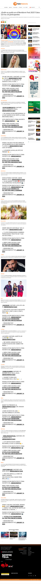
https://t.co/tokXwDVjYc (10, 90)
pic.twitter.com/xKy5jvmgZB (12, 518)
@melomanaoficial (9, 436)
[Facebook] (1, 22)
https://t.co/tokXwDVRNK (10, 160)
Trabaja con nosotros (23, 552)
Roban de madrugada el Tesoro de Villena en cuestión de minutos (31, 130)
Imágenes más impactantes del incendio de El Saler (31, 122)
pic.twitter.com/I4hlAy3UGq (11, 489)
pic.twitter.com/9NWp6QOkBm (12, 127)
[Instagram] (31, 575)
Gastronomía (34, 579)
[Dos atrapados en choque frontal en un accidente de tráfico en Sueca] (30, 37)
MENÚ (26, 7)
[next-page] (2, 541)
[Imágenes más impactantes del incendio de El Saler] (38, 122)
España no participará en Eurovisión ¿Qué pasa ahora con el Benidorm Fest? (23, 539)
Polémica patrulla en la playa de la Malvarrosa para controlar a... (36, 41)
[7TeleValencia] (20, 4)
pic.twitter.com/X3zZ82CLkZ (11, 355)
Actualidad (5, 7)
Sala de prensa (24, 553)
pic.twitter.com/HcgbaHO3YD (12, 453)
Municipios (29, 553)
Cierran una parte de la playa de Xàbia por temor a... (36, 45)
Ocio (24, 7)
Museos (31, 579)
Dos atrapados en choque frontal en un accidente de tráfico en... (36, 37)
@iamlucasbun (7, 371)
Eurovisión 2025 (10, 41)
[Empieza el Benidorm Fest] (5, 534)
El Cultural (20, 7)
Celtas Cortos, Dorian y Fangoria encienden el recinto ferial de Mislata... (31, 134)
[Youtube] (35, 575)
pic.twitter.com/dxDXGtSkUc (12, 162)
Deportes (10, 7)
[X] (3, 22)
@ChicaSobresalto (9, 107)
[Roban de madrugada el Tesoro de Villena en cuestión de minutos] (38, 130)
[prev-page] (1, 541)
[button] (39, 7)
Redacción (3, 20)
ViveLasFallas (15, 7)
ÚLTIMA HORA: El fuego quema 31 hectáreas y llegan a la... (36, 29)
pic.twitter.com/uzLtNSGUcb (12, 320)
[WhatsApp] (5, 22)
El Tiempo (29, 547)
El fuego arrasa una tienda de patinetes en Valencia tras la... (36, 33)
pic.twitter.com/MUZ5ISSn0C (12, 420)
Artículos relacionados (14, 529)
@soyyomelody (8, 469)
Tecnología (29, 551)
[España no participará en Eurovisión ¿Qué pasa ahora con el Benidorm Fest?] (23, 534)
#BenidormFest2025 (15, 78)
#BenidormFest (16, 86)
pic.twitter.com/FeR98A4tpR (11, 246)
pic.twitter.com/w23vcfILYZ (11, 389)
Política (29, 550)
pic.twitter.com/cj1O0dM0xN (12, 190)
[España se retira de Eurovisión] (14, 534)
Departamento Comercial (23, 550)
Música (38, 579)
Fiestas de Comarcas (31, 552)
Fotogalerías (25, 547)
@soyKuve (6, 305)
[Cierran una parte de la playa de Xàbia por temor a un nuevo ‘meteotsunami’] (30, 45)
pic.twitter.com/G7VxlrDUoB (12, 91)
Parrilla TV (25, 551)
